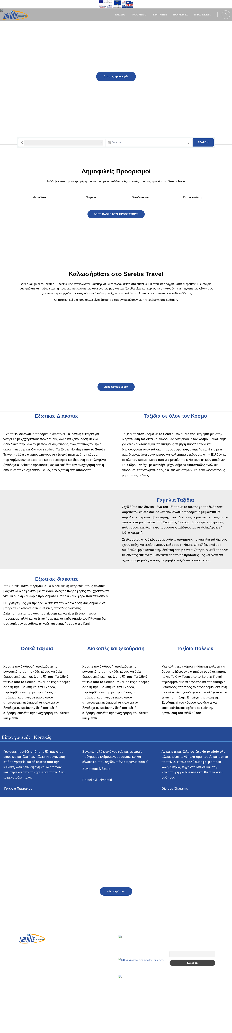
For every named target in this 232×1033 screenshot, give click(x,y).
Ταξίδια (120, 14)
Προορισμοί (139, 14)
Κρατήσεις (160, 14)
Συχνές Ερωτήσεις (79, 933)
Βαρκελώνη (192, 197)
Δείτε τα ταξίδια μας (116, 386)
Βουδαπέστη (141, 197)
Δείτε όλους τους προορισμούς (116, 214)
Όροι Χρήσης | (120, 1021)
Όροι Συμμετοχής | (98, 1021)
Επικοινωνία (202, 14)
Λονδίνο (39, 197)
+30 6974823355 (35, 953)
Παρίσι (90, 197)
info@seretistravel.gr (38, 961)
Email (172, 949)
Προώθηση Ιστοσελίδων (115, 1026)
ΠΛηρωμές (180, 14)
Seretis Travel (88, 1026)
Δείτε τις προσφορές (116, 76)
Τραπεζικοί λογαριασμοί (83, 943)
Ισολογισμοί (75, 953)
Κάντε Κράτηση (116, 891)
